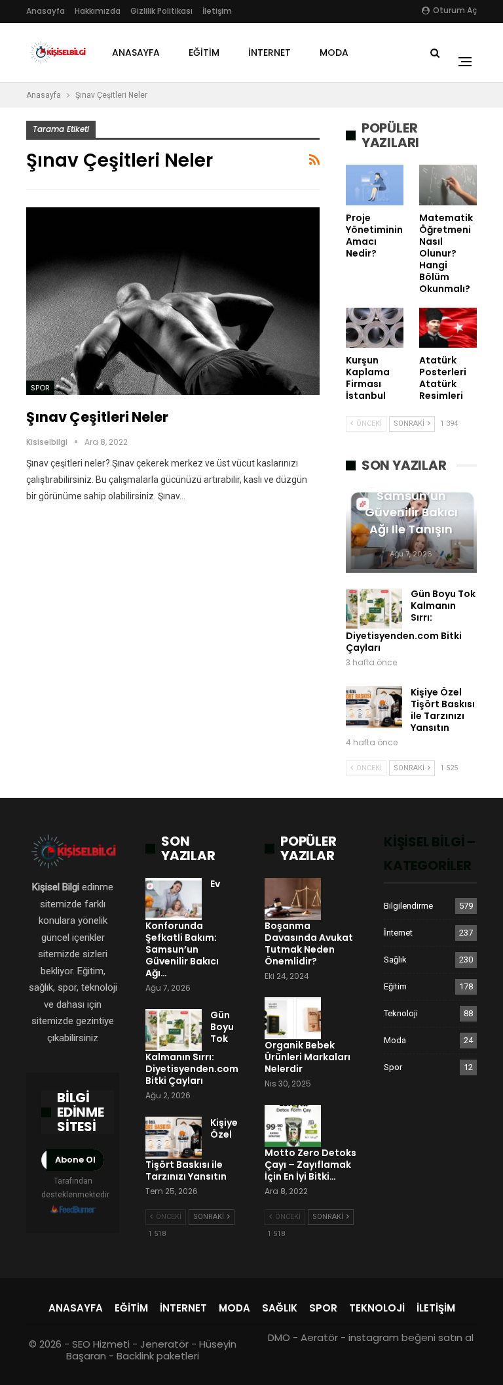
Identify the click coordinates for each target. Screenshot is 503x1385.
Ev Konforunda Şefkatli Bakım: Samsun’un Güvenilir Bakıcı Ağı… (182, 928)
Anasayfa (45, 10)
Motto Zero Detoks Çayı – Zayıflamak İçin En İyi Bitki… (310, 1164)
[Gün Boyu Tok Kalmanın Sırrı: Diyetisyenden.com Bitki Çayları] (374, 609)
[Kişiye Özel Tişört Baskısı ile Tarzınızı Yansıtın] (374, 707)
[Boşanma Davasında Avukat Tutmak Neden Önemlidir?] (293, 899)
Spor (40, 387)
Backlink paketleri (158, 1356)
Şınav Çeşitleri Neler (97, 416)
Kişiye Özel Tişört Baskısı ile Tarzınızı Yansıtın (443, 710)
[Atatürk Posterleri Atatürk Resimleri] (448, 328)
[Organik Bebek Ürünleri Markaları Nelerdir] (293, 1018)
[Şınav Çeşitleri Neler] (173, 301)
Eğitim (204, 52)
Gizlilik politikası (161, 10)
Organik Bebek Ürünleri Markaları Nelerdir (307, 1057)
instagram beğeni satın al (411, 1337)
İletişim (217, 10)
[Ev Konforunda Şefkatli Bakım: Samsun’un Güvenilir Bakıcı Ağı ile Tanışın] (173, 899)
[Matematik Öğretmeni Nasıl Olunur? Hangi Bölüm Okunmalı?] (448, 185)
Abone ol (75, 1159)
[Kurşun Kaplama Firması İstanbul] (374, 328)
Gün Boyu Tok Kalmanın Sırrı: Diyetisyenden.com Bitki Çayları (410, 620)
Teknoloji (401, 1013)
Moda (334, 52)
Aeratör (319, 1337)
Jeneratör (164, 1344)
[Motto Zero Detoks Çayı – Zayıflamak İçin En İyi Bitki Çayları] (293, 1126)
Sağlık (395, 959)
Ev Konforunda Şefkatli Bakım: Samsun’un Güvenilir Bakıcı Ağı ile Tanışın (411, 496)
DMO (279, 1337)
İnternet (269, 52)
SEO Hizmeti (101, 1344)
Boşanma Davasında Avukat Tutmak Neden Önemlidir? (309, 943)
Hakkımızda (98, 10)
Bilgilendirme (408, 906)
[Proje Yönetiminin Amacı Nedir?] (374, 185)
